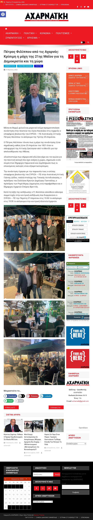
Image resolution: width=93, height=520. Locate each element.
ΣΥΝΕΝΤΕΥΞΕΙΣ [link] (14, 37)
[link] (3, 14)
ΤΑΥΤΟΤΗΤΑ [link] (9, 4)
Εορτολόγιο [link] (83, 428)
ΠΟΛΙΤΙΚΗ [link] (29, 33)
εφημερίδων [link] (89, 162)
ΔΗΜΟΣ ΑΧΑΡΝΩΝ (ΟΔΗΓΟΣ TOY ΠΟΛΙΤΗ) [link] (77, 77)
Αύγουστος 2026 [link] (17, 479)
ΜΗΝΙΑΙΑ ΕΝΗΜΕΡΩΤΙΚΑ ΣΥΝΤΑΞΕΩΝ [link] (77, 100)
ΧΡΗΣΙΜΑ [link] (32, 37)
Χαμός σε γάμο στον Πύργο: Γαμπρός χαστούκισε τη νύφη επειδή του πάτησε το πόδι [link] (53, 439)
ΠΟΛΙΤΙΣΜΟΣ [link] (63, 33)
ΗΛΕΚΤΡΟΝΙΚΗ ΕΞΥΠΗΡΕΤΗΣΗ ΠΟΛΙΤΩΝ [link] (78, 92)
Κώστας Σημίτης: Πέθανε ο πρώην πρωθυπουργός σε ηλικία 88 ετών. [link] (13, 437)
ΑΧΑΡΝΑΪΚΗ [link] (12, 33)
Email (64, 483)
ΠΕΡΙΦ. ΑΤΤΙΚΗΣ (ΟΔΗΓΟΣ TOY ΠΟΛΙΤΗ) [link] (77, 84)
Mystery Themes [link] (39, 515)
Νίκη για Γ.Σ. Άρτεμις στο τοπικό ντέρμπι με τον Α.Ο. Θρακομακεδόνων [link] (13, 407)
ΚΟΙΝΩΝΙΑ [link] (45, 33)
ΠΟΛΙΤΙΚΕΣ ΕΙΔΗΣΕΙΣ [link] (25, 66)
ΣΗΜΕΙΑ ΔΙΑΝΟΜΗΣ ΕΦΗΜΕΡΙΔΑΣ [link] (26, 4)
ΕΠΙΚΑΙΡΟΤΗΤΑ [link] (10, 66)
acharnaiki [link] (7, 445)
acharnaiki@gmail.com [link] (80, 401)
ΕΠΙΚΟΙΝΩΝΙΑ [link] (65, 4)
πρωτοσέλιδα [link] (79, 162)
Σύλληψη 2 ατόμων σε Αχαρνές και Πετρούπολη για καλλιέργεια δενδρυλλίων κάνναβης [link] (57, 407)
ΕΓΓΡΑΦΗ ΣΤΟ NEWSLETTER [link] (49, 4)
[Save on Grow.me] (55, 396)
